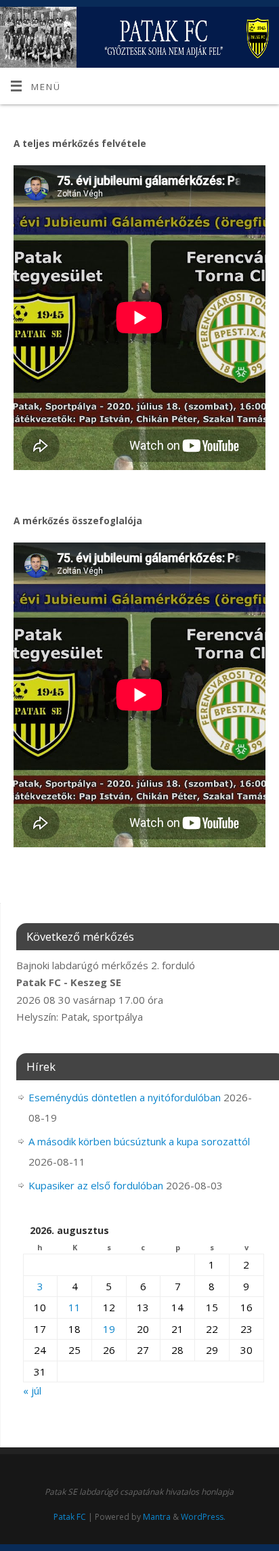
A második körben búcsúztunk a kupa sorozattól (139, 1141)
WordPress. (203, 1517)
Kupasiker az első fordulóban (95, 1185)
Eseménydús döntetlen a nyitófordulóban (124, 1097)
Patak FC (69, 1517)
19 (109, 1329)
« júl (32, 1390)
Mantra (157, 1517)
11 (74, 1307)
